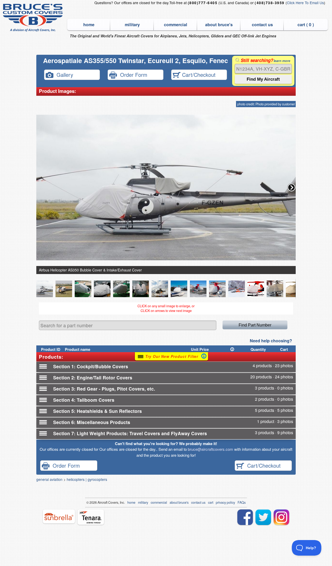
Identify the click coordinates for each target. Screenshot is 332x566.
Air (99, 502)
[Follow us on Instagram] (281, 517)
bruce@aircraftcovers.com (210, 449)
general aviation (49, 479)
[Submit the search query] (263, 79)
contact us (262, 25)
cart (210, 502)
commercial (175, 25)
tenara (91, 517)
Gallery (63, 74)
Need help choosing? (271, 340)
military (132, 25)
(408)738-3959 (269, 2)
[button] (291, 187)
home (88, 25)
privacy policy (225, 502)
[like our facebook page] (245, 517)
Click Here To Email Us (305, 2)
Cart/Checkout (198, 74)
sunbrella (59, 516)
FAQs (242, 502)
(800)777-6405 (202, 2)
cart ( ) (306, 25)
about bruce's (219, 25)
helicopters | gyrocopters (87, 479)
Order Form (132, 74)
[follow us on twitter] (263, 517)
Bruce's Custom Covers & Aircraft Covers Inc (34, 18)
